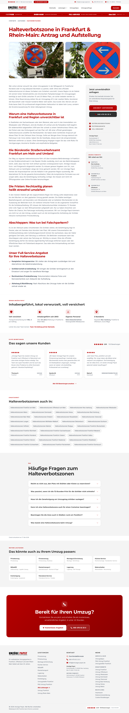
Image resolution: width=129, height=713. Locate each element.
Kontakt (116, 8)
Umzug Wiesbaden (101, 674)
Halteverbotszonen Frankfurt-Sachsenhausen (55, 430)
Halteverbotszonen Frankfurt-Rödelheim (82, 440)
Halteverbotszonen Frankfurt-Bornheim (23, 430)
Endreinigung (42, 679)
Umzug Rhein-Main (44, 693)
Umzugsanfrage (86, 8)
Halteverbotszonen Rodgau (64, 426)
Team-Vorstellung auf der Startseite (42, 327)
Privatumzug (42, 656)
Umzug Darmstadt (101, 677)
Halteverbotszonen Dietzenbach (73, 421)
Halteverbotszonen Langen (19, 421)
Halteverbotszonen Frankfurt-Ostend (52, 435)
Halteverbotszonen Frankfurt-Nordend (23, 435)
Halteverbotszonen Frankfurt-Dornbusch (87, 444)
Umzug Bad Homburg (102, 681)
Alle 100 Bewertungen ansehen (63, 383)
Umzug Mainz (99, 686)
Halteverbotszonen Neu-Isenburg (81, 407)
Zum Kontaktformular (76, 656)
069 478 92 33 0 (104, 114)
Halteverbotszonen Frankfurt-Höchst (23, 440)
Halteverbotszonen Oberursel (91, 417)
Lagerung (41, 673)
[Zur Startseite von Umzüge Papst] (19, 8)
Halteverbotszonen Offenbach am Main (53, 407)
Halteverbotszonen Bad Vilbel (20, 417)
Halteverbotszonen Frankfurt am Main (23, 407)
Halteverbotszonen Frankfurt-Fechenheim (56, 444)
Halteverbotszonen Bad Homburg (88, 412)
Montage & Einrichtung (45, 662)
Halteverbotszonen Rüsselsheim (67, 417)
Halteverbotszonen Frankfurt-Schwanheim (24, 444)
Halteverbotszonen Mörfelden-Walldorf (45, 421)
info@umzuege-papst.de (77, 663)
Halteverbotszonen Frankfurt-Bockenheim (91, 426)
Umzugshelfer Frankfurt (45, 681)
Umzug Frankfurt (43, 690)
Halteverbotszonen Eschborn (97, 421)
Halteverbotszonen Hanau (64, 412)
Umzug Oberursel (101, 679)
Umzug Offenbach (101, 672)
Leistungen (62, 8)
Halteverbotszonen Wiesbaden (106, 407)
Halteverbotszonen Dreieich (43, 417)
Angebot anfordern (103, 108)
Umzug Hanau (100, 684)
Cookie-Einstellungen (102, 697)
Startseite (52, 8)
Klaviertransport (43, 670)
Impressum (99, 692)
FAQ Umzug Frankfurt (45, 684)
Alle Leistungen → (44, 687)
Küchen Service (43, 665)
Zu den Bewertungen (41, 2)
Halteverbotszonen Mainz (19, 412)
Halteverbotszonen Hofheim (20, 426)
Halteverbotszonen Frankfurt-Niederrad (52, 440)
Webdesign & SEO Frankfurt (17, 709)
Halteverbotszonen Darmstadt (41, 412)
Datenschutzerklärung (102, 695)
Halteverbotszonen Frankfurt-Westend (87, 430)
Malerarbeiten (42, 676)
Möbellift (40, 667)
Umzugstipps (74, 8)
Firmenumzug (42, 659)
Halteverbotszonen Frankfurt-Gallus (80, 435)
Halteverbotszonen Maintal (42, 426)
